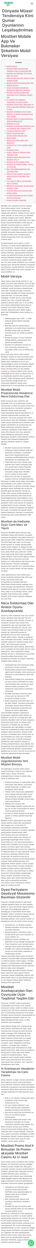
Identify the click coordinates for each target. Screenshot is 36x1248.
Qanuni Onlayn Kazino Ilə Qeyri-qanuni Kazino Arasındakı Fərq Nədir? (19, 176)
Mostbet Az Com (13, 124)
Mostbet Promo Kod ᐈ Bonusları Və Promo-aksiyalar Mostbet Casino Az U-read (20, 106)
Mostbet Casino (13, 150)
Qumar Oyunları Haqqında (16, 200)
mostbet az (5, 371)
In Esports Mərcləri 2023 (16, 131)
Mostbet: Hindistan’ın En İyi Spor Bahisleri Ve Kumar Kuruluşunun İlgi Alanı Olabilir (20, 114)
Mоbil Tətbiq (11, 138)
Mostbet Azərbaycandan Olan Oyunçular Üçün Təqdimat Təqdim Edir (19, 95)
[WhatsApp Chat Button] (31, 1243)
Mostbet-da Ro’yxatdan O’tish (18, 162)
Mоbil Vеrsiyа (12, 66)
